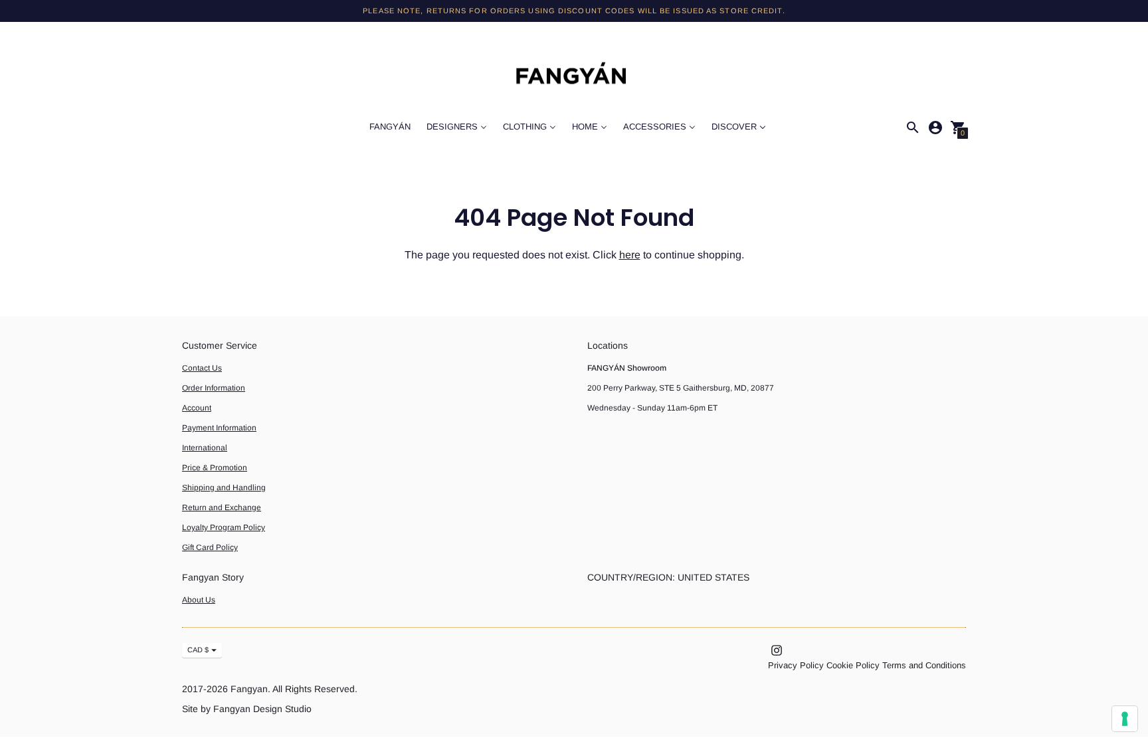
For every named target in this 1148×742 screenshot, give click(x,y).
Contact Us (202, 368)
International (204, 447)
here (629, 254)
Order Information (213, 388)
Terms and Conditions (924, 665)
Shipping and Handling (224, 487)
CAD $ (198, 650)
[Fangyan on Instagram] (776, 649)
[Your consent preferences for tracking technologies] (1124, 718)
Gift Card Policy (210, 547)
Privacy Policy (796, 665)
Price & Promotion (214, 467)
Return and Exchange (221, 507)
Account (196, 408)
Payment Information (219, 427)
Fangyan (249, 689)
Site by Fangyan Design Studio (247, 708)
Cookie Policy (853, 665)
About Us (198, 599)
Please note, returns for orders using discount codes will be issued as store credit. (574, 11)
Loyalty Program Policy (223, 527)
